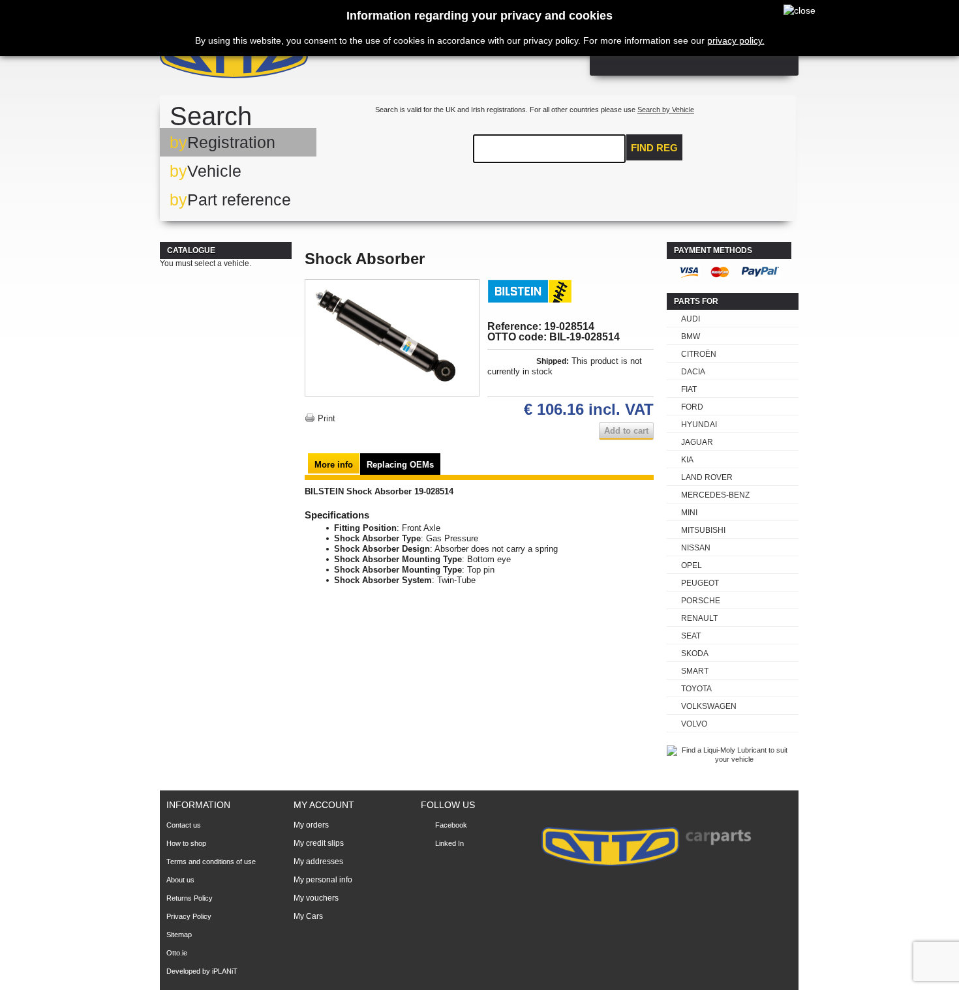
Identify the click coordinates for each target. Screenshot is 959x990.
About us (180, 880)
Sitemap (179, 934)
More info (333, 465)
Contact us (183, 825)
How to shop (186, 843)
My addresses (318, 861)
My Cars (308, 916)
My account (324, 805)
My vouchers (316, 898)
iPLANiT (224, 971)
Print (326, 418)
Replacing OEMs (400, 465)
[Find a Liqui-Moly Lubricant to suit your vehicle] (729, 759)
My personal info (323, 879)
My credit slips (319, 843)
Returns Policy (189, 898)
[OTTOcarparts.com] (296, 58)
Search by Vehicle (665, 109)
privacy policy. (736, 40)
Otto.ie (176, 953)
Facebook (451, 825)
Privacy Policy (188, 916)
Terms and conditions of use (211, 861)
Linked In (449, 843)
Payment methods (713, 250)
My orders (311, 825)
